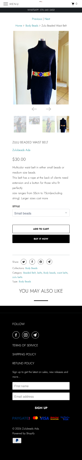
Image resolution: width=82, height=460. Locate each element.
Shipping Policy (24, 354)
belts (39, 273)
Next (47, 19)
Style (16, 206)
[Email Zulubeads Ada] (36, 335)
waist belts (62, 273)
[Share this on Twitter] (23, 262)
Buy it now (41, 239)
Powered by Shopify (23, 433)
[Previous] (34, 108)
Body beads (49, 273)
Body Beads (32, 25)
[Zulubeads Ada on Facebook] (16, 335)
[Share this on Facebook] (31, 262)
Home (18, 25)
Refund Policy (23, 363)
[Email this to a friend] (49, 262)
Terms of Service (25, 345)
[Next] (48, 108)
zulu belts (17, 277)
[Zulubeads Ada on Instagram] (26, 335)
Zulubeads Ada (21, 150)
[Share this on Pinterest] (40, 262)
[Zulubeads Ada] (41, 3)
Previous (37, 19)
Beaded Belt (29, 273)
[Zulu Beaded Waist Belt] (41, 68)
